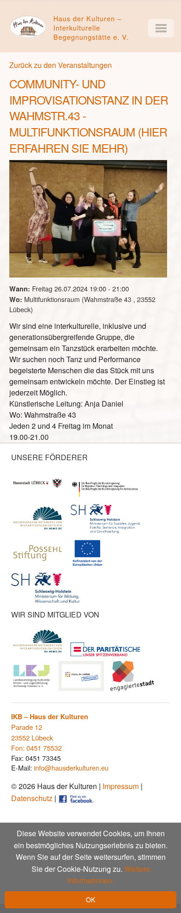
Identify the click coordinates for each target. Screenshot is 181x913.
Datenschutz (31, 798)
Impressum (121, 786)
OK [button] (90, 899)
